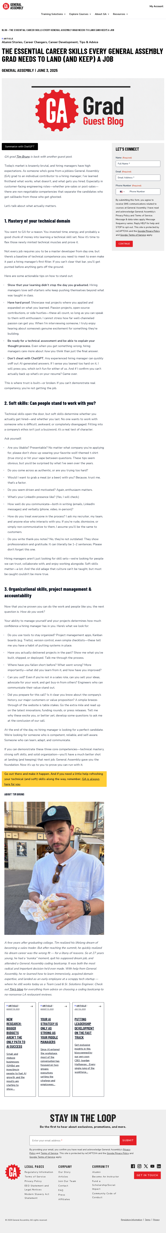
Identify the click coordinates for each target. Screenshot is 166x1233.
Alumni (96, 1172)
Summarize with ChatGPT (20, 146)
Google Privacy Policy (149, 231)
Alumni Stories (12, 42)
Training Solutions (52, 14)
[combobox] (122, 192)
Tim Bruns (23, 157)
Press (61, 1194)
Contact (63, 1185)
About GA (101, 14)
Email (123, 171)
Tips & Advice (88, 42)
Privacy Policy (123, 215)
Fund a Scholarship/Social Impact (103, 1185)
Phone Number (128, 185)
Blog (5, 29)
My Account (156, 6)
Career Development (63, 42)
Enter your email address (47, 1140)
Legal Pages (34, 1166)
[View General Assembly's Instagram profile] (139, 1166)
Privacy (156, 1219)
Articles (63, 1176)
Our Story (64, 1172)
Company (65, 1166)
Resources (119, 14)
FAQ (60, 1190)
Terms (147, 1219)
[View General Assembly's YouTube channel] (152, 1166)
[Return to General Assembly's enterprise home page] (13, 6)
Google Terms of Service (133, 235)
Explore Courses (78, 14)
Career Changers (35, 42)
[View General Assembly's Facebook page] (133, 1166)
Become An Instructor (105, 1176)
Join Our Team (67, 1181)
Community (100, 1166)
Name (124, 157)
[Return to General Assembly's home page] (13, 1172)
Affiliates (64, 1199)
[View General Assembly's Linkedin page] (159, 1166)
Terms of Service (143, 215)
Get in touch (147, 1175)
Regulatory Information (39, 1172)
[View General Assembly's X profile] (146, 1166)
